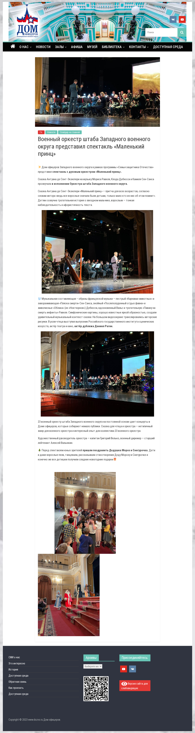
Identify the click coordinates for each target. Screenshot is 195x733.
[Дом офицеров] (13, 46)
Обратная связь (17, 681)
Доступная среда (168, 47)
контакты (137, 47)
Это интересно (17, 663)
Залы (59, 47)
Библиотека (112, 47)
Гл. (41, 132)
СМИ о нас (14, 657)
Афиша (77, 47)
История (13, 669)
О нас (24, 47)
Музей (92, 47)
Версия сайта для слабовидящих (134, 686)
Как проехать (16, 687)
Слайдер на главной (70, 132)
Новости (43, 47)
